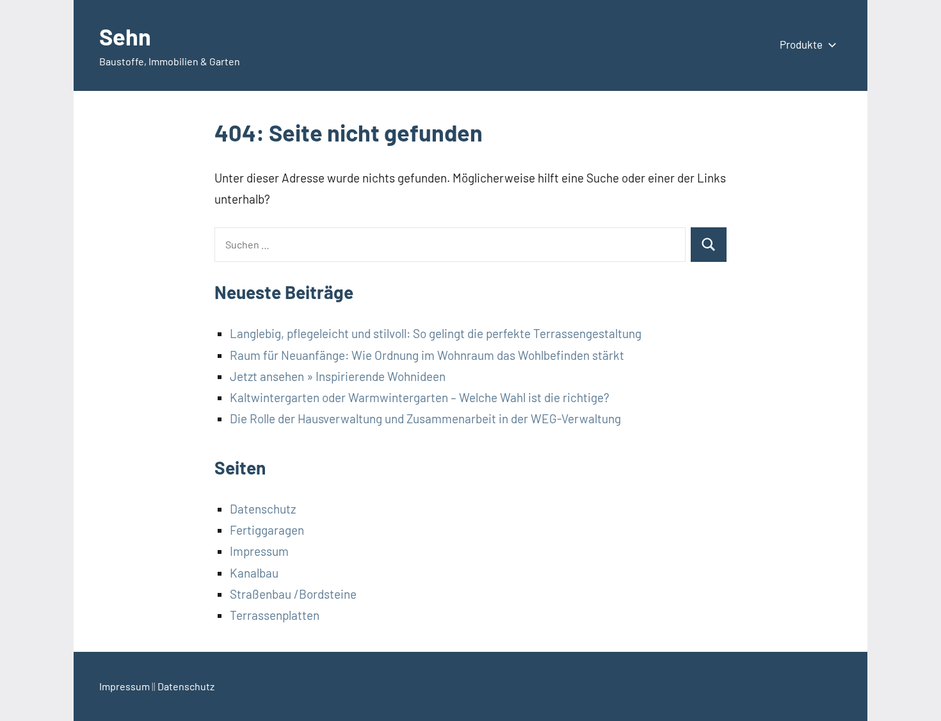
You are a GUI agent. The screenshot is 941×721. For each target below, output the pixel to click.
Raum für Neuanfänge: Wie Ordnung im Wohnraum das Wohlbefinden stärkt (427, 355)
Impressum (259, 551)
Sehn (125, 36)
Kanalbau (254, 572)
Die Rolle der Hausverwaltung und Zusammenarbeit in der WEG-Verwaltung (425, 418)
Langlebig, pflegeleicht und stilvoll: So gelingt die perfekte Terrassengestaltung (435, 333)
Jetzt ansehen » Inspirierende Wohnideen (338, 376)
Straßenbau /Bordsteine (293, 594)
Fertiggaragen (267, 530)
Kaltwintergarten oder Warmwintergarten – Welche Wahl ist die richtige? (419, 397)
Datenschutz (263, 508)
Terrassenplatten (274, 615)
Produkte (801, 44)
